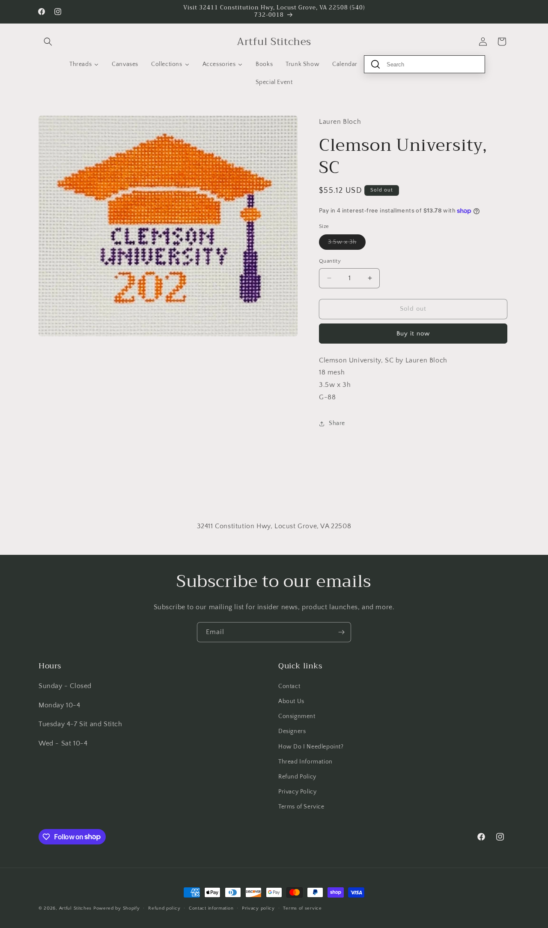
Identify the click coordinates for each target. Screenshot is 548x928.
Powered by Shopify (116, 908)
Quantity (330, 261)
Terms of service (302, 907)
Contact (289, 686)
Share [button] (337, 423)
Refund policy (164, 907)
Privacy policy (258, 907)
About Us (291, 700)
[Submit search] (375, 64)
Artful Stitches (75, 908)
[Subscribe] (341, 632)
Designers (292, 730)
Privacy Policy (297, 791)
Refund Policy (297, 776)
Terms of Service (301, 806)
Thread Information (305, 761)
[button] (48, 41)
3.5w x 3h (347, 244)
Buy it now (413, 333)
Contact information (211, 907)
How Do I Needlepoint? (311, 746)
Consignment (297, 715)
